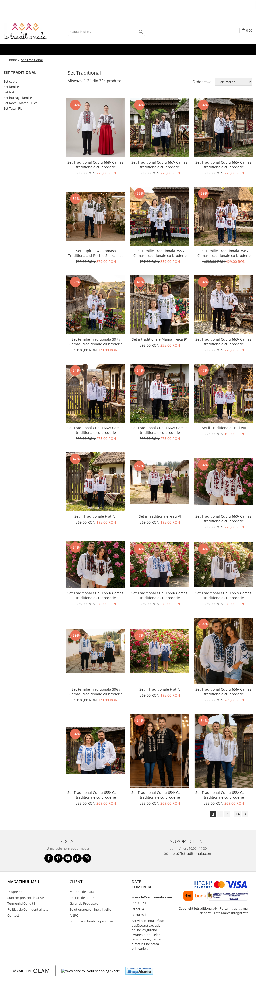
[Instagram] (86, 858)
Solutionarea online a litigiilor (91, 909)
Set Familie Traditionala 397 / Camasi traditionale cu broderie (96, 341)
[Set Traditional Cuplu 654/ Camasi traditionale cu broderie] (160, 751)
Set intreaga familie (18, 97)
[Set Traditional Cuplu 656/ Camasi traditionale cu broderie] (224, 651)
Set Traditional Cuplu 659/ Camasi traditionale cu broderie (96, 595)
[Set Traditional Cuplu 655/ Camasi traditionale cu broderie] (96, 750)
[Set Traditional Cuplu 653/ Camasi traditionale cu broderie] (224, 751)
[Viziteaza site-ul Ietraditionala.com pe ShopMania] (140, 971)
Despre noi (16, 891)
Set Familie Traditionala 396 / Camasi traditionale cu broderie (96, 691)
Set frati (9, 92)
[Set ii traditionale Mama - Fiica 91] (160, 304)
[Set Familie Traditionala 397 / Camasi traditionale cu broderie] (96, 304)
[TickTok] (77, 858)
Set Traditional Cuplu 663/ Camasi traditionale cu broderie (224, 341)
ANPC (74, 915)
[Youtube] (68, 858)
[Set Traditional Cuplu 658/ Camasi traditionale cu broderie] (160, 564)
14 (238, 813)
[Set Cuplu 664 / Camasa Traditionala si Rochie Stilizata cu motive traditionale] (96, 216)
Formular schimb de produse (91, 921)
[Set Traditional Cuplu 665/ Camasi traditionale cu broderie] (224, 127)
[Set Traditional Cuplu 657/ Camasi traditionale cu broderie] (224, 564)
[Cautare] (141, 32)
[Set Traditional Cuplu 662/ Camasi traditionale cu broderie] (96, 393)
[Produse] (8, 50)
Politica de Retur (82, 897)
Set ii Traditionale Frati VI (160, 516)
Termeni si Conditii (21, 903)
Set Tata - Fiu (13, 108)
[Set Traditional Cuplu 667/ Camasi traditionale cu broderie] (160, 127)
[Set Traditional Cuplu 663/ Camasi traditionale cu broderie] (224, 304)
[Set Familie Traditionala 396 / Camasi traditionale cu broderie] (96, 651)
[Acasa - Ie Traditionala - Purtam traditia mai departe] (29, 31)
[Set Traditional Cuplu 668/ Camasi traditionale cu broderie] (96, 127)
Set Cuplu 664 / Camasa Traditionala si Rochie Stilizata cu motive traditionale (96, 253)
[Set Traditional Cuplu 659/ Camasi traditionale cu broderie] (96, 564)
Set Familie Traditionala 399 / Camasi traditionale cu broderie (160, 253)
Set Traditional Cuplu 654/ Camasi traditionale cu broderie (160, 795)
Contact (13, 915)
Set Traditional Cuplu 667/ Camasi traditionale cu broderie (160, 164)
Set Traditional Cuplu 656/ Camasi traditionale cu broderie (224, 691)
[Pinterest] (58, 858)
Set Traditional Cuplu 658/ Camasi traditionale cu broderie (160, 595)
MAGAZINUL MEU (23, 881)
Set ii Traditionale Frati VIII (224, 427)
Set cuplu (11, 81)
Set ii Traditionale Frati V (160, 689)
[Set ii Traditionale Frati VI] (160, 482)
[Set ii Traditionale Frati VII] (96, 481)
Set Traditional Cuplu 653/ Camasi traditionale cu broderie (224, 795)
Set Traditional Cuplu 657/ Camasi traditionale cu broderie (224, 595)
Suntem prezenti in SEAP (26, 897)
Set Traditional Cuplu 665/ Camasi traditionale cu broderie (224, 164)
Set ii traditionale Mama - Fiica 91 (160, 339)
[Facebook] (48, 858)
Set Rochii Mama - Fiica (21, 103)
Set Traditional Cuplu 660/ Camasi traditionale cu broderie (224, 518)
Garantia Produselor (85, 903)
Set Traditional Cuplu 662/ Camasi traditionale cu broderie (96, 430)
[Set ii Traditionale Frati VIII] (224, 393)
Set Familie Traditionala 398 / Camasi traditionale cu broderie (224, 253)
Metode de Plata (82, 891)
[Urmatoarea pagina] (245, 814)
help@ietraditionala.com (191, 853)
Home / (14, 59)
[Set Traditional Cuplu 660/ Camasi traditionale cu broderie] (224, 482)
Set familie (11, 86)
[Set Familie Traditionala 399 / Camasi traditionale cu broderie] (160, 216)
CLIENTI (77, 881)
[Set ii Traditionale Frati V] (160, 651)
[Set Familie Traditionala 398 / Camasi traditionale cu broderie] (224, 216)
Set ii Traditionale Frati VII (96, 516)
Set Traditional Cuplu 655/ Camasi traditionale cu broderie (96, 795)
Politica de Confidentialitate (28, 909)
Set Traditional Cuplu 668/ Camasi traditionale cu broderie (96, 164)
